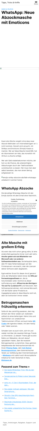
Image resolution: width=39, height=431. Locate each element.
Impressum (28, 230)
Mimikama (7, 355)
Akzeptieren (19, 217)
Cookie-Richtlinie (12, 230)
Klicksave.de (6, 360)
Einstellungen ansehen (19, 227)
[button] (36, 200)
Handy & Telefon (7, 9)
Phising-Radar (11, 348)
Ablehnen (19, 222)
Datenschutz (21, 230)
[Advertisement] (19, 47)
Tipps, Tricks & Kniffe (10, 2)
